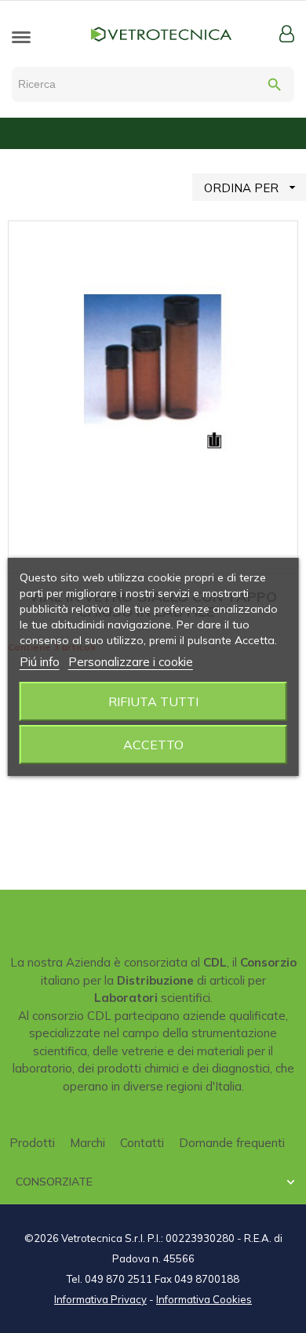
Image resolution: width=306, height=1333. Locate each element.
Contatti (142, 1142)
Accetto (153, 744)
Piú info (40, 661)
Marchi (87, 1142)
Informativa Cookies (204, 1299)
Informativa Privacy (100, 1299)
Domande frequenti (232, 1142)
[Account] (286, 33)
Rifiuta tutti (153, 701)
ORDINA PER (252, 187)
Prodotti (32, 1142)
